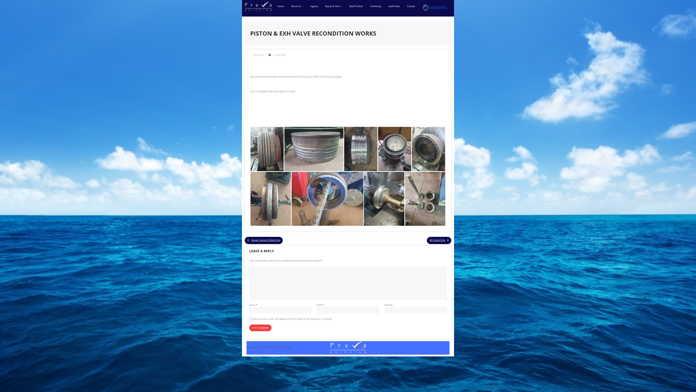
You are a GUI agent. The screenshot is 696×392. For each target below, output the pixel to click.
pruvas (260, 54)
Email (320, 305)
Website (388, 305)
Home (280, 6)
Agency (314, 6)
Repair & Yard (332, 6)
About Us (296, 6)
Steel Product (356, 6)
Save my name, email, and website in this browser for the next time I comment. (292, 318)
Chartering (375, 6)
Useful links (394, 6)
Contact (411, 6)
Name (253, 305)
